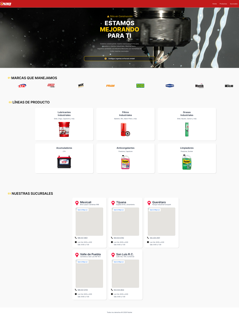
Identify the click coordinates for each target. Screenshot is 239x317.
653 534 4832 (119, 290)
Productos (223, 4)
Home (214, 4)
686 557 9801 (83, 238)
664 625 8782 (119, 238)
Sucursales (234, 4)
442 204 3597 (155, 238)
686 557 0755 (83, 290)
